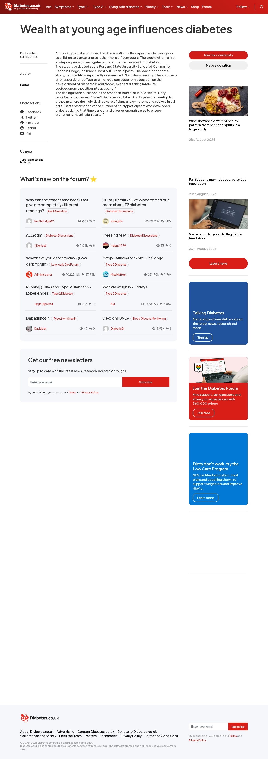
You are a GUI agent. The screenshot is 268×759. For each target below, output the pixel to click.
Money (150, 7)
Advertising (65, 731)
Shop (195, 7)
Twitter (31, 117)
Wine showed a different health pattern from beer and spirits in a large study (214, 125)
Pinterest (32, 123)
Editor (24, 85)
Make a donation (218, 65)
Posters (91, 736)
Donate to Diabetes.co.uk (137, 731)
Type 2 (98, 7)
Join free (203, 413)
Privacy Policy (90, 392)
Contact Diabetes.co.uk (95, 731)
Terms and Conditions (161, 736)
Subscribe (145, 382)
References (108, 736)
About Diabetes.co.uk (37, 731)
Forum (207, 7)
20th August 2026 (203, 194)
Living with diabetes (124, 7)
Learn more (205, 498)
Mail (29, 133)
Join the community (218, 55)
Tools (166, 7)
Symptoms (63, 7)
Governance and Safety (38, 736)
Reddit (31, 128)
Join (49, 7)
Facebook (33, 112)
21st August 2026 (202, 139)
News (181, 7)
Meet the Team (70, 736)
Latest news (218, 263)
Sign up (202, 337)
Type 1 (82, 7)
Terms (72, 392)
